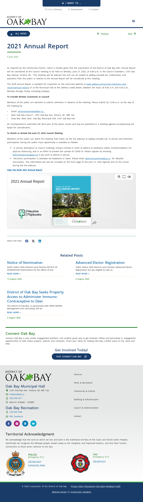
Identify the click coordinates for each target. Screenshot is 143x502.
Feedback (110, 486)
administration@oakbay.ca (31, 111)
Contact (77, 416)
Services (78, 374)
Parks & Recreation (83, 382)
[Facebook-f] (9, 424)
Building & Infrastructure (86, 399)
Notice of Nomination (25, 262)
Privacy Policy (77, 486)
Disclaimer (90, 486)
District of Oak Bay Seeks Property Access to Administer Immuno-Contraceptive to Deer (35, 296)
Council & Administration (86, 407)
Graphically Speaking (81, 492)
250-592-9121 (99, 461)
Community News (36, 465)
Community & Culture (84, 391)
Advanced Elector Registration (100, 262)
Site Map (100, 486)
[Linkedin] (25, 424)
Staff (118, 486)
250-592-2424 (34, 461)
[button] (133, 21)
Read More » (14, 273)
